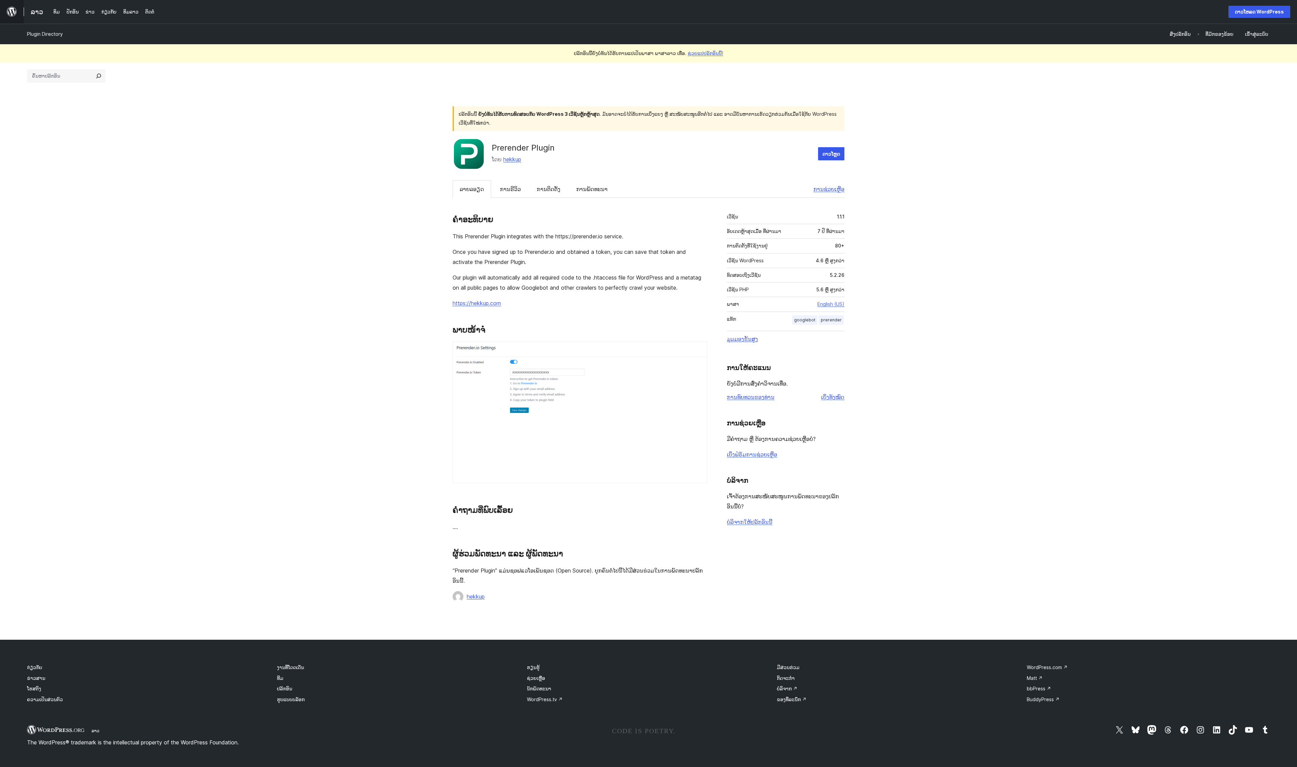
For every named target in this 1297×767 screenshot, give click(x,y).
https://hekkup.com (477, 303)
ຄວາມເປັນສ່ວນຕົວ (45, 699)
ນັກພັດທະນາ (539, 688)
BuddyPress (1043, 699)
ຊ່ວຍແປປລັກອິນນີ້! (705, 53)
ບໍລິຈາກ (787, 688)
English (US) (830, 304)
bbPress (1039, 688)
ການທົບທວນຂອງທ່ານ (750, 397)
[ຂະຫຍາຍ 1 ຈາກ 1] (698, 350)
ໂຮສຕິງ (34, 688)
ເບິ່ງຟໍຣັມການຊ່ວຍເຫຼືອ (752, 454)
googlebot (804, 319)
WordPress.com (1047, 667)
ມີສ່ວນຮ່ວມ (788, 667)
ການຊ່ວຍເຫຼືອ (828, 189)
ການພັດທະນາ (592, 189)
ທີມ (280, 678)
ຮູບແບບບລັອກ (291, 699)
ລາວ (95, 730)
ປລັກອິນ (284, 688)
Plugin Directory (45, 34)
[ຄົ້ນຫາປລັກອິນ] (98, 76)
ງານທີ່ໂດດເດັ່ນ (290, 667)
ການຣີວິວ (510, 189)
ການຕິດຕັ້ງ (548, 189)
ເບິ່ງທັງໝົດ (832, 397)
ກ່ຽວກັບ (34, 667)
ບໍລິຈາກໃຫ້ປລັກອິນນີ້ (749, 522)
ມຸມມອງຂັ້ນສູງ (742, 339)
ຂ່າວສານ (36, 678)
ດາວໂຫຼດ (831, 154)
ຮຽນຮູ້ (533, 667)
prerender (831, 319)
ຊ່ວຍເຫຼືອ (536, 678)
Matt (1035, 678)
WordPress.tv (545, 699)
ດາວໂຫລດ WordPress (1259, 12)
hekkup (512, 159)
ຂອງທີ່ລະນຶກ (792, 699)
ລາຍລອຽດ (472, 189)
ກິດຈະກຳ (786, 678)
